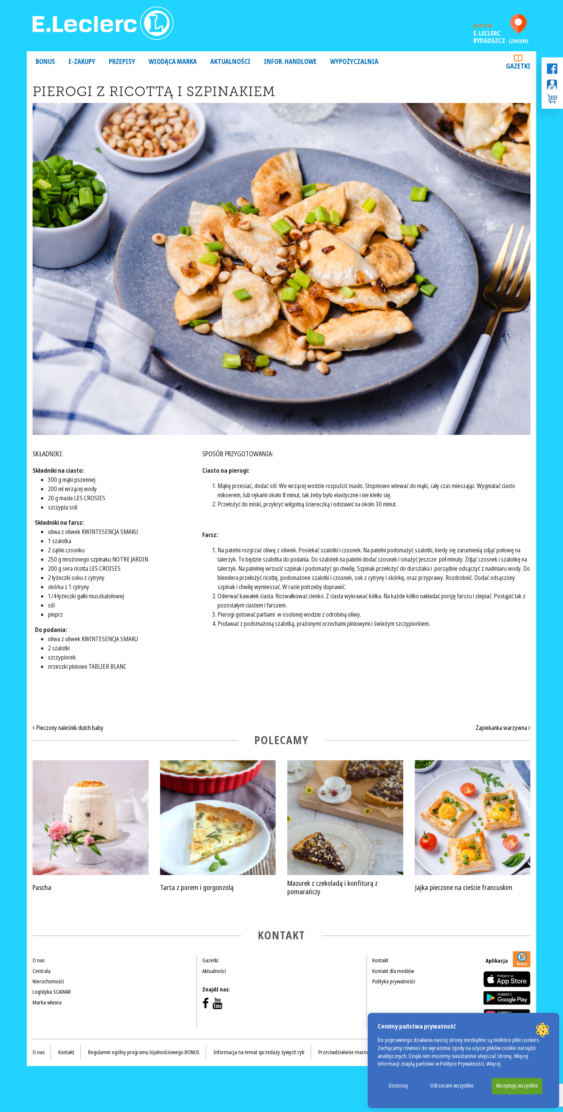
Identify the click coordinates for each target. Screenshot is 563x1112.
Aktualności (230, 62)
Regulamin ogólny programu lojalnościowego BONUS (144, 1052)
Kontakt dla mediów (393, 971)
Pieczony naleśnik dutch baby (69, 727)
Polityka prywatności (393, 981)
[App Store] (506, 979)
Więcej (493, 1064)
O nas (38, 960)
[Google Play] (506, 998)
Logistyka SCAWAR (52, 992)
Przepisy (122, 62)
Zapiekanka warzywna (502, 727)
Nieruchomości (48, 981)
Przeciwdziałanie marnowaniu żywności (360, 1052)
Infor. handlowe (290, 62)
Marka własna (47, 1002)
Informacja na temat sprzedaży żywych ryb (258, 1052)
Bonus (45, 62)
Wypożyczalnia (354, 62)
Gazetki (518, 66)
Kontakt (380, 960)
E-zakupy (82, 62)
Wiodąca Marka (173, 62)
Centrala (42, 971)
